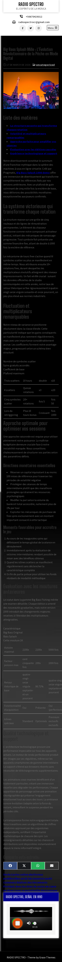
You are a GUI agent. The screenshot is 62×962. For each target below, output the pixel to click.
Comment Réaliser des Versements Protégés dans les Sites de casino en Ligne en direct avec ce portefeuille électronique (30, 886)
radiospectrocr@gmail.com (34, 22)
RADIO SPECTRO (31, 4)
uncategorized (45, 65)
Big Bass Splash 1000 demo (33, 172)
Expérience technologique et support (33, 153)
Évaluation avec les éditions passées (33, 149)
